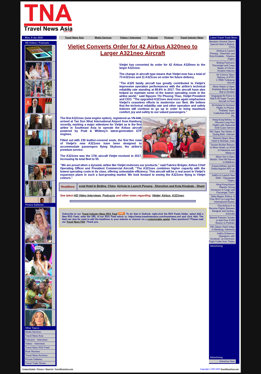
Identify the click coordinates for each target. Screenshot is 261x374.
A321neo (178, 195)
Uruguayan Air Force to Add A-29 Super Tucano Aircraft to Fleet (222, 99)
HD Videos (31, 42)
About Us (49, 369)
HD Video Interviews (87, 195)
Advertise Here (227, 361)
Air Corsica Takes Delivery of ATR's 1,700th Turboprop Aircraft (225, 78)
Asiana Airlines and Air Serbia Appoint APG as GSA (223, 169)
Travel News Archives (36, 355)
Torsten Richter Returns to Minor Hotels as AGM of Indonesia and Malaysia (222, 148)
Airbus (166, 195)
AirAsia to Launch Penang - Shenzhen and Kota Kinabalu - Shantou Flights (160, 186)
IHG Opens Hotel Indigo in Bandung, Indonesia (222, 228)
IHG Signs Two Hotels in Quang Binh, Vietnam (222, 133)
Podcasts (153, 37)
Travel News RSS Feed (37, 347)
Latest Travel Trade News (223, 37)
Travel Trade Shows (35, 363)
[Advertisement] (162, 18)
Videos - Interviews (35, 343)
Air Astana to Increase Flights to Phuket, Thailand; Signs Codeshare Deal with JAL (223, 110)
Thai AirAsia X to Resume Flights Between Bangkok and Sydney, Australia (222, 209)
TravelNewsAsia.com (64, 369)
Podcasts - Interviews (36, 339)
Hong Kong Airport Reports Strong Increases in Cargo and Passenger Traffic (223, 188)
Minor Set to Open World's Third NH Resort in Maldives (222, 159)
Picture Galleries (34, 204)
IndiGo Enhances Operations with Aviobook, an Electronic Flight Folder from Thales (222, 237)
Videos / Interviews (130, 37)
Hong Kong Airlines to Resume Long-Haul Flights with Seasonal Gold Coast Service (224, 123)
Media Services (103, 37)
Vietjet (156, 195)
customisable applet (158, 219)
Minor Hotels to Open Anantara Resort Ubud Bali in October (223, 89)
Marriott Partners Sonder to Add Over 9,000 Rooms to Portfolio (222, 220)
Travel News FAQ (76, 222)
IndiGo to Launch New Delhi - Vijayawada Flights (223, 178)
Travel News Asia (74, 37)
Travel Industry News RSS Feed (99, 214)
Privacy (40, 369)
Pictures (168, 37)
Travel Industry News (191, 37)
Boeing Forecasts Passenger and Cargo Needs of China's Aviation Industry (224, 66)
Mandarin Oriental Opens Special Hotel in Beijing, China (222, 44)
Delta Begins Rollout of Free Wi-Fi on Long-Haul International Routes (222, 199)
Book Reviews (32, 351)
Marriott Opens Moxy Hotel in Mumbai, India (223, 139)
